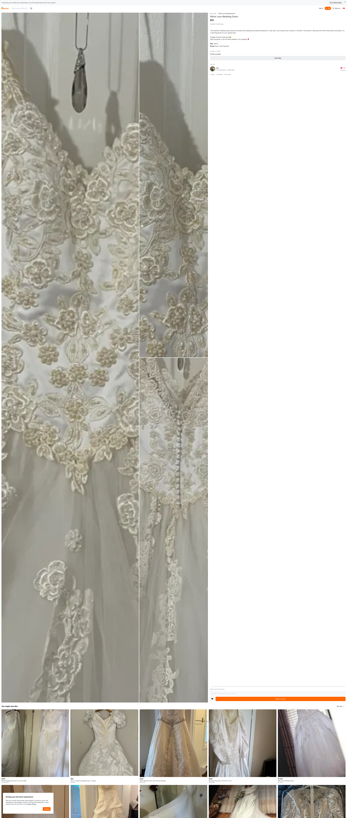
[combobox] (20, 8)
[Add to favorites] (212, 699)
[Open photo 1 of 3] (70, 358)
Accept (46, 809)
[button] (341, 706)
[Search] (31, 8)
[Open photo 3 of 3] (173, 530)
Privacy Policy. (32, 804)
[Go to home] (5, 8)
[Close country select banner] (345, 2)
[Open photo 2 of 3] (173, 185)
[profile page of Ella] (212, 68)
